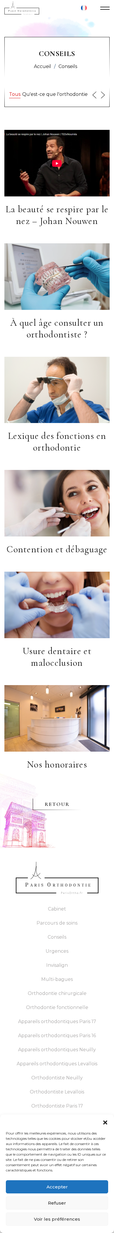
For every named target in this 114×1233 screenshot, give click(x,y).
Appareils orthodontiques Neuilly (57, 1049)
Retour (57, 804)
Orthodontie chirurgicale (57, 993)
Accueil (42, 66)
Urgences (57, 951)
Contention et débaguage (56, 549)
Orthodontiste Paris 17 (57, 1106)
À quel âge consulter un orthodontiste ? (56, 328)
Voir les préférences (57, 1219)
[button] (105, 1122)
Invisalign (57, 965)
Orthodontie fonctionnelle (57, 1007)
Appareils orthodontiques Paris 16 (57, 1035)
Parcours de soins (57, 923)
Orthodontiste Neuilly (57, 1078)
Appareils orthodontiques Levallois (57, 1063)
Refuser (57, 1203)
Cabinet (57, 909)
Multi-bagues (57, 979)
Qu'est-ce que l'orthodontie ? (56, 94)
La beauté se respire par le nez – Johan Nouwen (57, 215)
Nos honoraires (57, 764)
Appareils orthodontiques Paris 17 (57, 1021)
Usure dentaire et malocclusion (57, 656)
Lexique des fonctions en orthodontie (57, 441)
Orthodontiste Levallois (57, 1092)
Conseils (57, 937)
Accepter (57, 1187)
